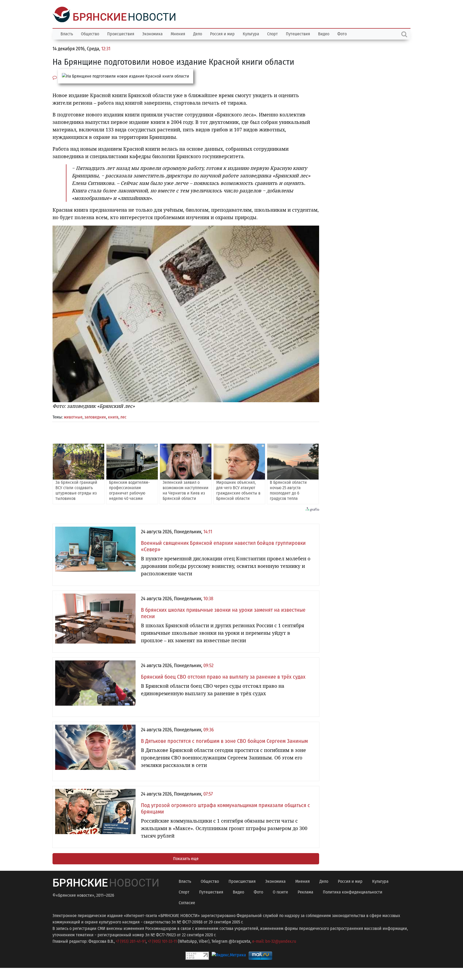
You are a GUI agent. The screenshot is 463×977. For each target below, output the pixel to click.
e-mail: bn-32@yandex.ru (274, 940)
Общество (90, 33)
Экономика (152, 33)
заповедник (95, 416)
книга (113, 416)
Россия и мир (222, 33)
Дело (197, 33)
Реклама (305, 891)
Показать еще (186, 858)
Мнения (178, 33)
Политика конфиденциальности (352, 891)
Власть (67, 33)
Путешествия (298, 33)
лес (123, 416)
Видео (323, 33)
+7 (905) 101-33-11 (162, 940)
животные (73, 416)
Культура (251, 33)
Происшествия (120, 33)
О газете (280, 891)
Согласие (187, 902)
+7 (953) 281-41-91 (131, 940)
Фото (342, 33)
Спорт (272, 33)
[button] (314, 229)
